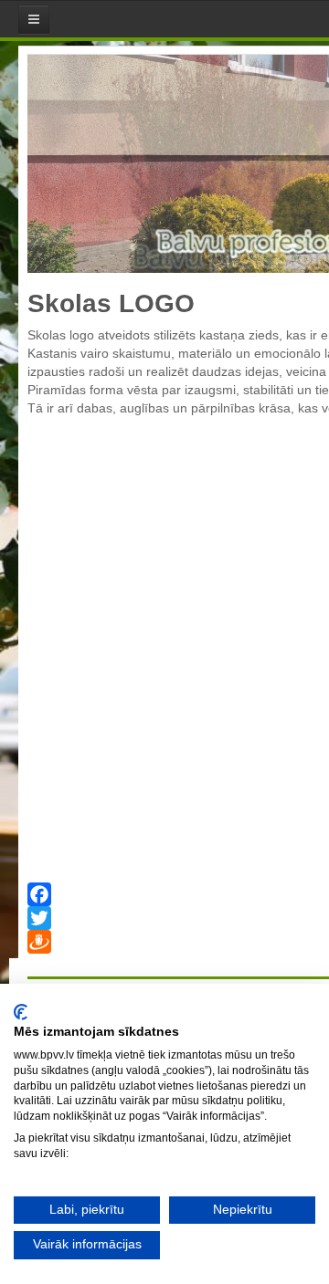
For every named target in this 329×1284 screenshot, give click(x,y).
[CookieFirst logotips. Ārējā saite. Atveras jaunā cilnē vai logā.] (20, 1012)
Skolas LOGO (111, 303)
